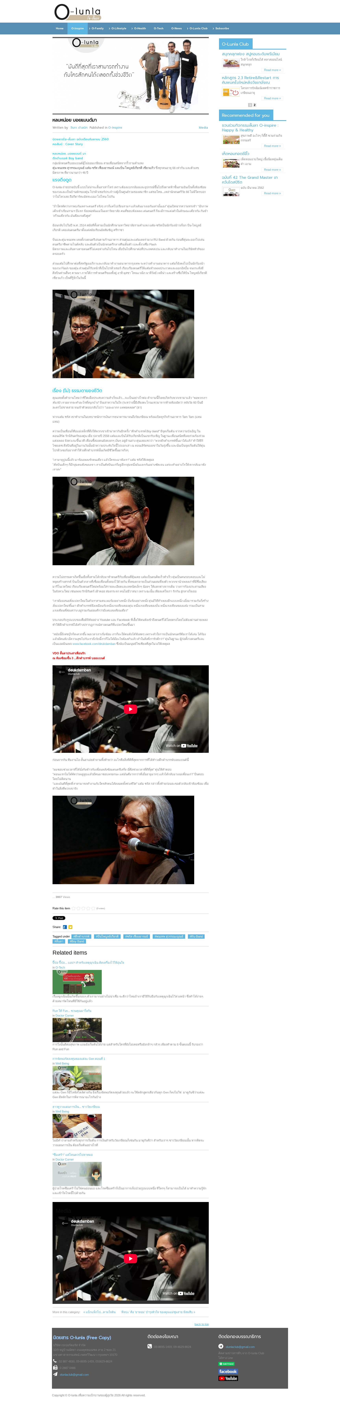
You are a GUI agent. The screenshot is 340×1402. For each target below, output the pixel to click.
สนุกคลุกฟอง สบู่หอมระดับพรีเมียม (251, 54)
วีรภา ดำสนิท (79, 127)
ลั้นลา (59, 941)
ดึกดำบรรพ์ (82, 936)
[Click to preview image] (131, 75)
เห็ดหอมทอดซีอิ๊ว (235, 153)
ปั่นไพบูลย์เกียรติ (108, 936)
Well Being (62, 1063)
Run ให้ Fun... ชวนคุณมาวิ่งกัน (72, 1010)
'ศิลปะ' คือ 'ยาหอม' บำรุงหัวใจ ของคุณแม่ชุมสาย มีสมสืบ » (158, 1312)
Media (203, 127)
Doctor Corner (64, 1015)
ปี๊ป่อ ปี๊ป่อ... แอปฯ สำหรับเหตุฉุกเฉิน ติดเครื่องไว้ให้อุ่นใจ (88, 962)
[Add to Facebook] (65, 927)
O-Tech (60, 967)
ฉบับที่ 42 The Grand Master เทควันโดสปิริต (250, 179)
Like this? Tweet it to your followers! (70, 927)
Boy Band (77, 941)
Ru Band (197, 936)
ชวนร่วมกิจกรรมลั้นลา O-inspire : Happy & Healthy (250, 127)
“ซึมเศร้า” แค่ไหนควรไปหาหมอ (73, 1154)
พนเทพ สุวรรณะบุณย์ (169, 936)
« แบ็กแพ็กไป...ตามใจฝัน (99, 1312)
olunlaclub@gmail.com (74, 1374)
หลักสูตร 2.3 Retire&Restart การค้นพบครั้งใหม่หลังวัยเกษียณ (250, 80)
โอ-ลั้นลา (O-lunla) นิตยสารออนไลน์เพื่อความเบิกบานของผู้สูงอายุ (78, 12)
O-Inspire (115, 127)
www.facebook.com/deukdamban (94, 643)
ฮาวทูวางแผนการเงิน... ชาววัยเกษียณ (76, 1106)
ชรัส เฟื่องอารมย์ (137, 936)
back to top (202, 1324)
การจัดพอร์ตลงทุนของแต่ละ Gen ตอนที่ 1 (79, 1058)
